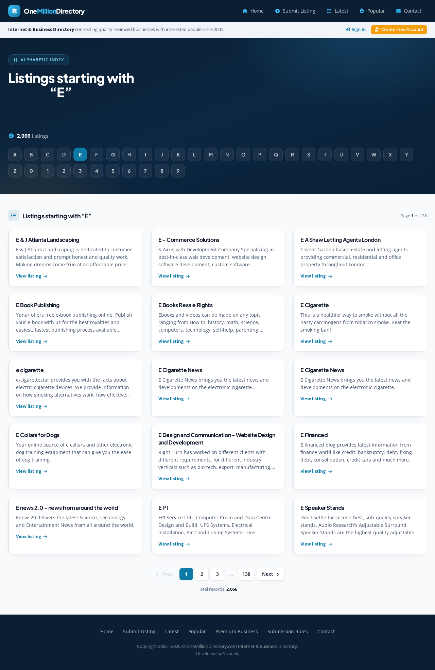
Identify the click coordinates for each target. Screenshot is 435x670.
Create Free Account (402, 29)
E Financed (314, 434)
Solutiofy (231, 653)
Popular (376, 11)
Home (257, 11)
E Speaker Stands (322, 507)
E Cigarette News (180, 369)
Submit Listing (299, 11)
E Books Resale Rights (185, 304)
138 (246, 574)
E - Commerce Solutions (188, 239)
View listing (28, 276)
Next (267, 574)
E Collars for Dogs (37, 434)
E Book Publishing (37, 304)
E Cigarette (314, 304)
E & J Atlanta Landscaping (47, 239)
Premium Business (236, 631)
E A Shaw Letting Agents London (340, 239)
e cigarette (30, 369)
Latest (341, 11)
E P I (163, 507)
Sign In (359, 29)
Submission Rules (287, 631)
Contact (412, 11)
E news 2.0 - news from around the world (67, 507)
